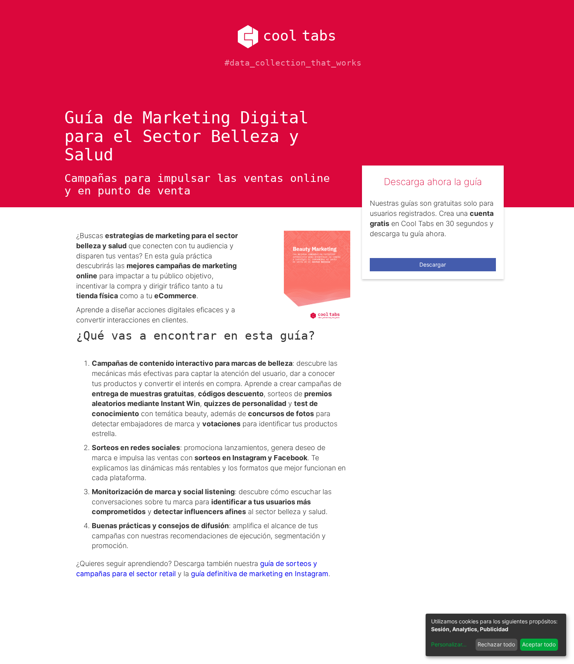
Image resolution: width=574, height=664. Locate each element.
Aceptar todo (539, 644)
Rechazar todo (496, 644)
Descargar (432, 264)
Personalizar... (449, 644)
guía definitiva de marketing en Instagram (259, 574)
